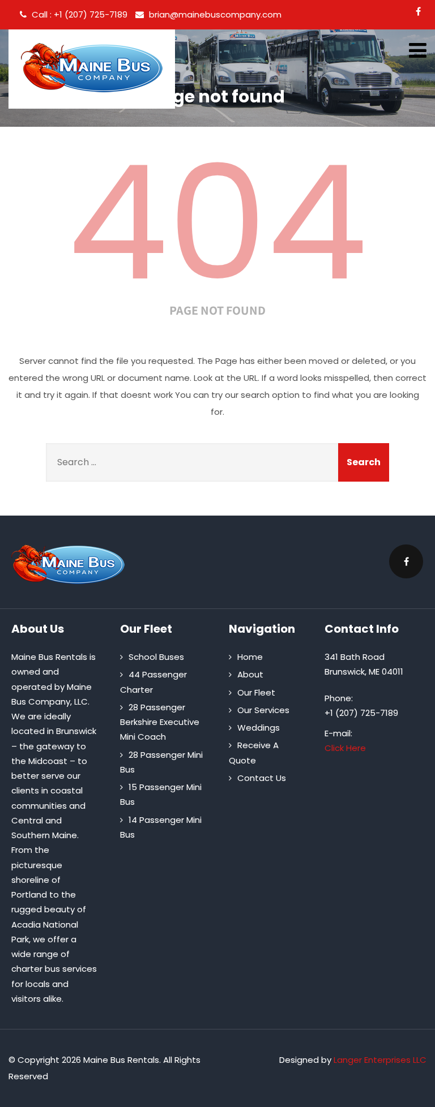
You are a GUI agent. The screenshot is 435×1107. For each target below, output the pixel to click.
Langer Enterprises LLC (380, 1060)
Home (250, 657)
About (250, 674)
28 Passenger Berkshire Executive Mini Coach (159, 722)
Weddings (258, 727)
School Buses (156, 657)
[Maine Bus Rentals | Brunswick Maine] (92, 68)
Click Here (345, 748)
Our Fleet (256, 692)
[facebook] (418, 11)
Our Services (263, 710)
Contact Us (261, 778)
